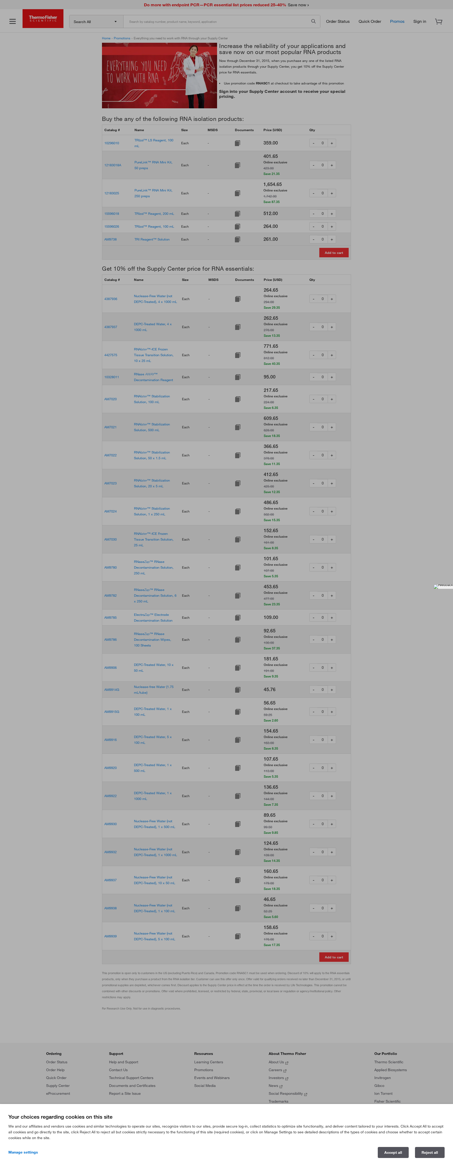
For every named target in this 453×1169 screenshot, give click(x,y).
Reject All (430, 1152)
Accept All (393, 1152)
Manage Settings (23, 1152)
